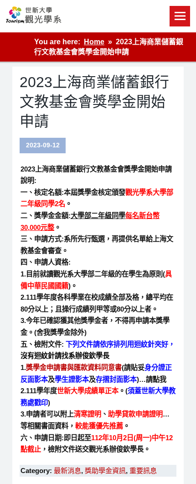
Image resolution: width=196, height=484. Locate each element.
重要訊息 (143, 470)
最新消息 (67, 470)
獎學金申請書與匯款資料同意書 (74, 367)
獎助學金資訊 (105, 470)
